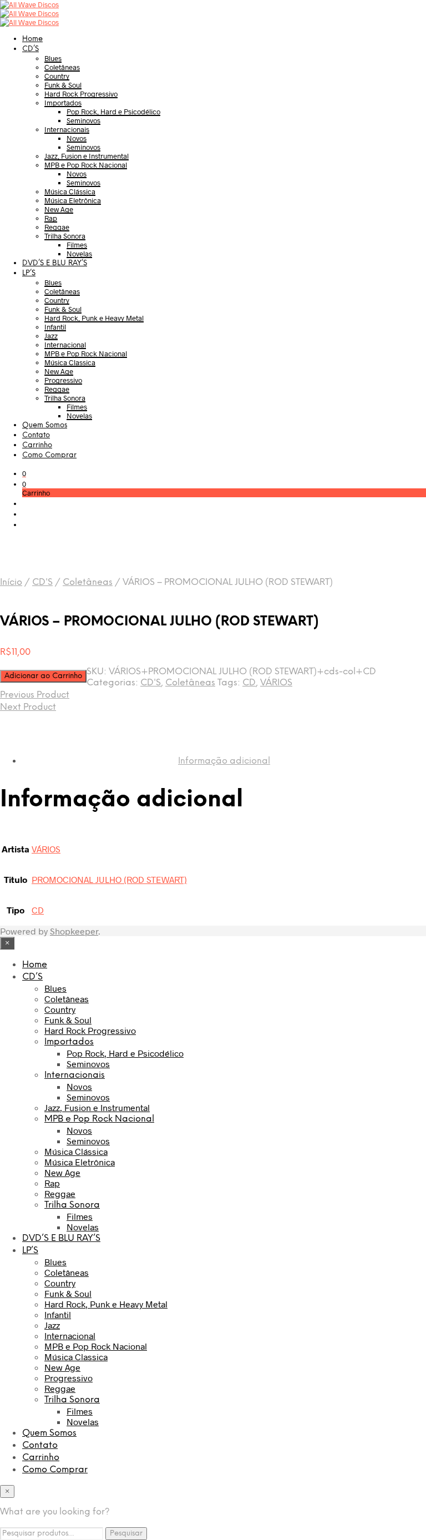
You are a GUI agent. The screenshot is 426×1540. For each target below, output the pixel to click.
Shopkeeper (74, 931)
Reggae (56, 227)
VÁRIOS (276, 683)
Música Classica (69, 362)
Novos (77, 138)
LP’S (29, 273)
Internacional (65, 344)
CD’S (30, 49)
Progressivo (63, 380)
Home (32, 39)
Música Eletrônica (72, 200)
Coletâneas (62, 67)
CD (249, 683)
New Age (58, 209)
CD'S (42, 582)
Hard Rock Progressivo (81, 93)
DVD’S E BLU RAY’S (54, 263)
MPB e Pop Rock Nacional (85, 164)
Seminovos (83, 120)
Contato (36, 435)
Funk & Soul (63, 84)
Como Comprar (49, 455)
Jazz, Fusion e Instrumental (86, 156)
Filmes (77, 244)
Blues (53, 58)
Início (11, 582)
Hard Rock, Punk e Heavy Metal (94, 318)
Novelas (79, 253)
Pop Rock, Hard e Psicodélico (113, 111)
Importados (63, 102)
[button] (24, 473)
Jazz (51, 335)
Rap (50, 218)
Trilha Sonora (64, 235)
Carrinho (37, 445)
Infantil (55, 326)
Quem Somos (44, 425)
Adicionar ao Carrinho (43, 676)
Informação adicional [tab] (224, 761)
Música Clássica (69, 191)
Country (56, 76)
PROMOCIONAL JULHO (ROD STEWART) (109, 879)
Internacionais (66, 129)
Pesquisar (126, 1533)
